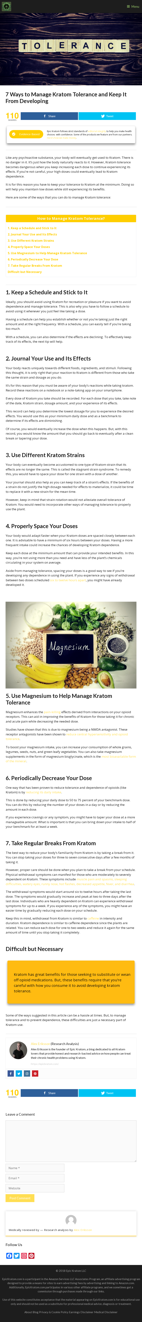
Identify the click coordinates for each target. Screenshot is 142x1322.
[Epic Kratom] (6, 6)
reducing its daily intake (43, 792)
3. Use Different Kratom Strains (31, 241)
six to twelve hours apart (68, 580)
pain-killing (52, 712)
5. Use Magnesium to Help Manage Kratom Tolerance (47, 253)
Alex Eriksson (40, 1044)
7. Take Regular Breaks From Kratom (35, 266)
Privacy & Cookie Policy (54, 1312)
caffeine (93, 918)
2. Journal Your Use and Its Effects (32, 234)
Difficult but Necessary (25, 272)
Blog (35, 1312)
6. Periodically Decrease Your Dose (33, 259)
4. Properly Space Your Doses (29, 247)
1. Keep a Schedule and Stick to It (32, 228)
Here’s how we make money (61, 137)
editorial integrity (97, 131)
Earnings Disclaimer (81, 1312)
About (28, 1312)
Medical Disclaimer (106, 1312)
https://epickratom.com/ (45, 1063)
